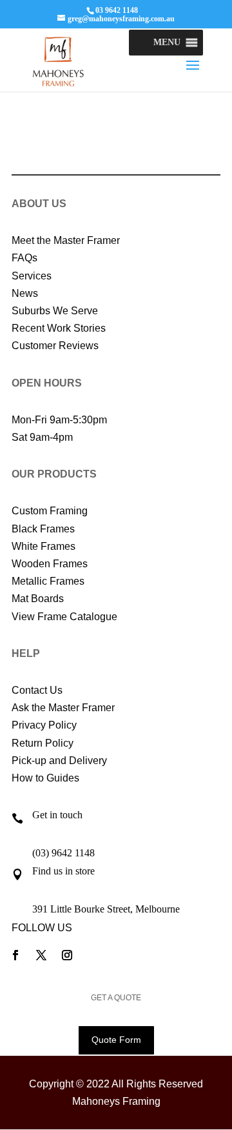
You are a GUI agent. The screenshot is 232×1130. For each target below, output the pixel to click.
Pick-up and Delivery (59, 760)
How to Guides (45, 777)
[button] (166, 42)
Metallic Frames (48, 581)
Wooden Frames (50, 563)
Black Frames (43, 528)
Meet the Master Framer (66, 240)
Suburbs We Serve (55, 310)
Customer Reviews (55, 345)
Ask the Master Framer (63, 707)
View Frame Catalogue (64, 616)
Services (32, 275)
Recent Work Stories (59, 328)
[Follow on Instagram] (67, 955)
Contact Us (37, 690)
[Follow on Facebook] (15, 955)
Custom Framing (50, 510)
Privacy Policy (44, 725)
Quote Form (116, 1039)
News (25, 293)
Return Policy (42, 743)
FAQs (24, 257)
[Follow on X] (41, 955)
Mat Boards (38, 598)
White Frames (43, 546)
